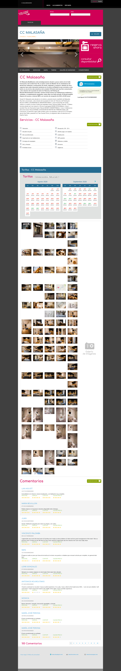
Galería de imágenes (67, 70)
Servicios (36, 70)
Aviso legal (23, 654)
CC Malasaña (25, 70)
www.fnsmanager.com (92, 654)
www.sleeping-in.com (57, 654)
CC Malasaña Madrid (26, 2)
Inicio (48, 5)
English (100, 1)
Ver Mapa (68, 5)
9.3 (81, 84)
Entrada (52, 11)
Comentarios (84, 70)
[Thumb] (26, 228)
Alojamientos (57, 5)
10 (97, 643)
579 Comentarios (89, 84)
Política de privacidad (34, 654)
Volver (96, 34)
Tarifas (53, 70)
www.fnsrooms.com (73, 654)
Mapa (46, 70)
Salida (72, 11)
